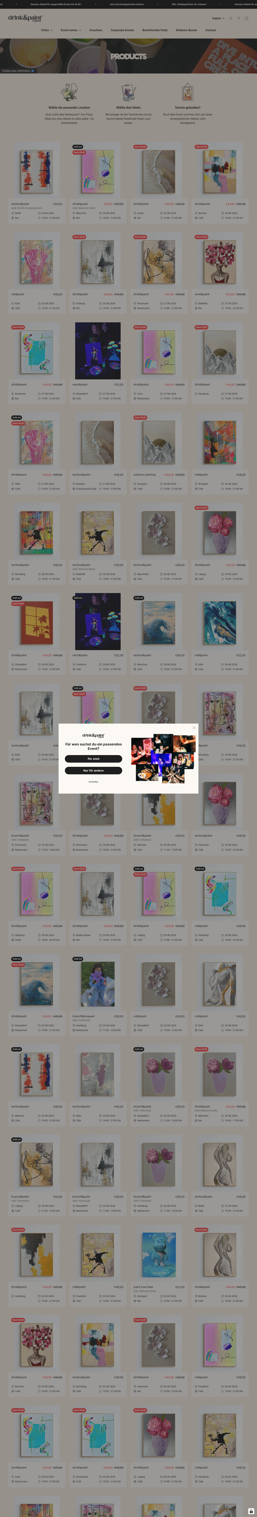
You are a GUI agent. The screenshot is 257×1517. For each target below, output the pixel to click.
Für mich (93, 759)
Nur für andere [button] (93, 770)
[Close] (194, 728)
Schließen (93, 781)
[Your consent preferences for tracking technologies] (251, 1511)
